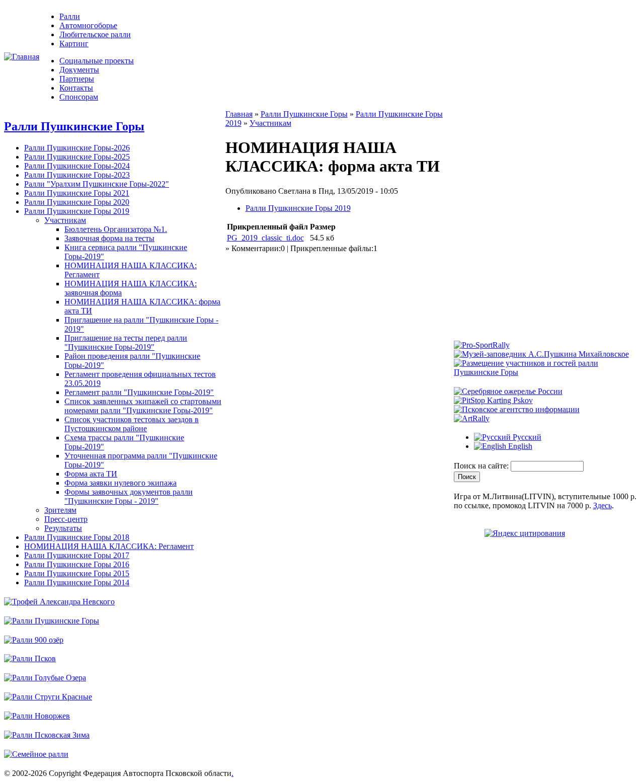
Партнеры (76, 78)
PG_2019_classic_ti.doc (265, 237)
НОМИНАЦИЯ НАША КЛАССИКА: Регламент (109, 546)
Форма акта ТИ (90, 474)
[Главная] (21, 56)
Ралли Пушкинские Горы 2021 (76, 193)
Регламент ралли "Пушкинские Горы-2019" (139, 392)
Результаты (63, 528)
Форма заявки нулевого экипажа (120, 483)
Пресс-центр (66, 519)
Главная (239, 114)
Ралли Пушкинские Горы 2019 (76, 211)
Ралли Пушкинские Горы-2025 (77, 156)
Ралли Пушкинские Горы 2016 (76, 564)
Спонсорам (78, 97)
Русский (526, 437)
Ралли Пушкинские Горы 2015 (76, 573)
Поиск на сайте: (482, 465)
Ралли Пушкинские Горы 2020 (76, 202)
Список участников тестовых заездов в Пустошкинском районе (131, 424)
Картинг (74, 43)
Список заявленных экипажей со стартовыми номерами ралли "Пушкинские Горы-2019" (142, 406)
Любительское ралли (95, 34)
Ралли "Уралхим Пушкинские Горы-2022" (96, 184)
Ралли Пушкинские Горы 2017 (76, 555)
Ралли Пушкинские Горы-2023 (77, 175)
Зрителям (60, 510)
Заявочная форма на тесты (109, 238)
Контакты (76, 88)
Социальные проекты (96, 60)
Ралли (69, 16)
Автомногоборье (88, 25)
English (519, 446)
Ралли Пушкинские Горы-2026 (77, 147)
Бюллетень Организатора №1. (115, 229)
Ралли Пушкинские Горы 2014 (76, 582)
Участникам (65, 220)
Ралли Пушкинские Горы (74, 126)
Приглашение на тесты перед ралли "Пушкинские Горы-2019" (125, 342)
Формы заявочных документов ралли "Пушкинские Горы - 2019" (128, 496)
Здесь (602, 505)
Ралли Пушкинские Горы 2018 (76, 537)
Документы (79, 69)
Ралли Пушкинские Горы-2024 (77, 166)
